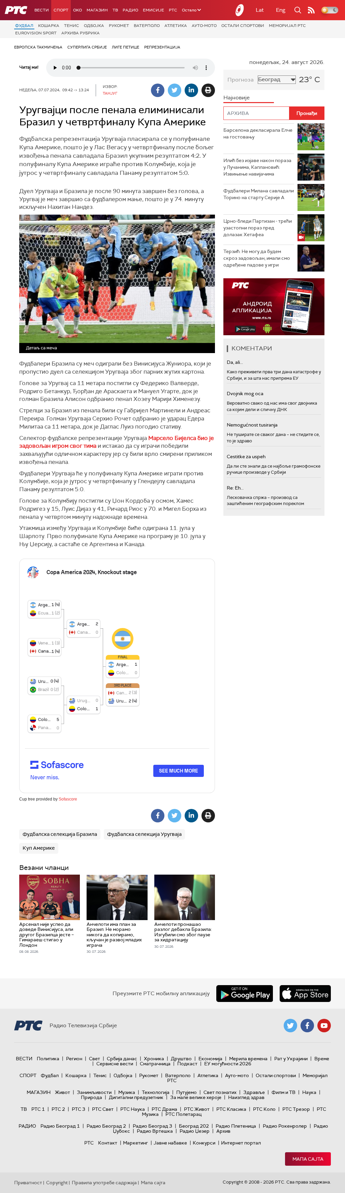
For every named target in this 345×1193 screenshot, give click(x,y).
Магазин (97, 10)
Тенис (71, 25)
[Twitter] (174, 90)
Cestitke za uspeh (246, 456)
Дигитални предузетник (136, 1097)
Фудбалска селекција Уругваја (144, 834)
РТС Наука (132, 1109)
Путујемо (186, 1092)
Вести (41, 10)
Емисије (153, 10)
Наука (309, 1092)
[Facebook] (157, 90)
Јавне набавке (170, 1143)
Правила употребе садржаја (104, 1183)
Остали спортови (242, 25)
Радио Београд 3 (152, 1126)
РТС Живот (197, 1109)
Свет (94, 1059)
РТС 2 (58, 1109)
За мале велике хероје (195, 1097)
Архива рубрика (80, 33)
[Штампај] (208, 90)
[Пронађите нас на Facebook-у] (307, 1025)
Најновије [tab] (236, 97)
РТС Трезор (296, 1109)
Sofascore (68, 799)
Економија (210, 1059)
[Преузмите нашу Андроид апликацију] (244, 993)
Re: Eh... (235, 488)
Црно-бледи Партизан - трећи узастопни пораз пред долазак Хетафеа (257, 227)
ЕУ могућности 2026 (227, 1064)
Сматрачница (155, 1064)
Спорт (61, 10)
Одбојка (94, 25)
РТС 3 (78, 1109)
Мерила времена (248, 1059)
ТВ (115, 10)
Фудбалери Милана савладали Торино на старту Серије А (258, 194)
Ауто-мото (204, 25)
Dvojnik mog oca (245, 393)
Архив (223, 1131)
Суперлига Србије (87, 47)
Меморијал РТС (287, 25)
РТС (173, 10)
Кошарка (48, 25)
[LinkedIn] (191, 90)
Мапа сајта (307, 1159)
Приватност (28, 1183)
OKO (77, 10)
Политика (48, 1059)
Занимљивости (94, 1092)
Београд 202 (194, 1126)
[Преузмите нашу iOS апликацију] (305, 993)
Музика (126, 1092)
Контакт (107, 1143)
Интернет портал (241, 1143)
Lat (260, 9)
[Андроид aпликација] (273, 306)
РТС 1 (38, 1109)
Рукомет (119, 25)
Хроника (154, 1059)
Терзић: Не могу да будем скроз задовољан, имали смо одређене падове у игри (256, 258)
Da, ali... (235, 362)
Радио (130, 10)
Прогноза (240, 79)
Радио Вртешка (155, 1131)
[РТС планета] (239, 10)
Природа (91, 1097)
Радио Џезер (195, 1131)
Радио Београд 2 (106, 1126)
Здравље (254, 1092)
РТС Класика (231, 1109)
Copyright (57, 1183)
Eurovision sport (36, 33)
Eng (280, 9)
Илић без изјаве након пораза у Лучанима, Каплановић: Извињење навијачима (257, 167)
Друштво (181, 1059)
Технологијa (155, 1092)
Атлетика (175, 25)
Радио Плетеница (236, 1126)
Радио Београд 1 (60, 1126)
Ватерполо (147, 25)
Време (321, 1059)
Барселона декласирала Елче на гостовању (257, 133)
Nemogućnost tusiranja (252, 425)
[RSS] (311, 10)
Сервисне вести (114, 1064)
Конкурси (204, 1143)
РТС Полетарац (183, 1114)
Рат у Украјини (291, 1059)
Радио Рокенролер (285, 1126)
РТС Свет (103, 1109)
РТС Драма (164, 1109)
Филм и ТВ (283, 1092)
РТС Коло (264, 1109)
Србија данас (122, 1059)
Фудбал (24, 25)
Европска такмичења (38, 47)
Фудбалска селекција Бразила (60, 834)
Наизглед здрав (246, 1097)
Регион (74, 1059)
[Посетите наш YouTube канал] (324, 1025)
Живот (62, 1092)
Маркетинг (135, 1143)
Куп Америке (39, 848)
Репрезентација (162, 47)
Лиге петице (125, 47)
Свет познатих (220, 1092)
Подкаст (187, 1064)
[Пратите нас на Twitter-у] (290, 1025)
